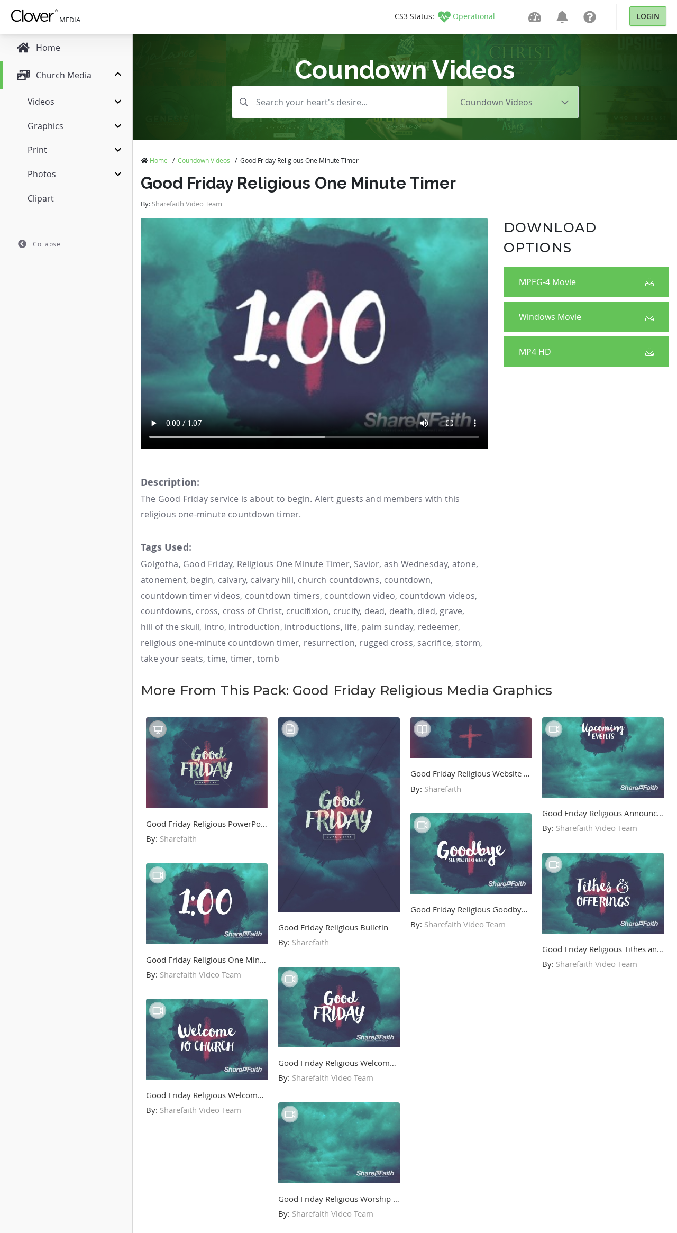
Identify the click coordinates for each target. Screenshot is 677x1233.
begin (201, 580)
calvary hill (271, 580)
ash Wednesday (416, 564)
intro (214, 627)
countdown (407, 580)
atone (464, 564)
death (401, 611)
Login (648, 16)
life (351, 627)
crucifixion (307, 611)
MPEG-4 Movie (547, 282)
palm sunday (387, 627)
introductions (313, 627)
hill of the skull (170, 627)
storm (467, 643)
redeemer (438, 627)
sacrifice (434, 643)
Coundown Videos (204, 160)
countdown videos (437, 595)
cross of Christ (252, 611)
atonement (163, 580)
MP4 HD (535, 352)
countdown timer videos (190, 595)
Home (159, 160)
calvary (232, 580)
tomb (268, 658)
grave (451, 611)
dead (374, 611)
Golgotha (160, 564)
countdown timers (282, 595)
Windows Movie (550, 317)
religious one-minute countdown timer (220, 643)
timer (242, 658)
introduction (254, 627)
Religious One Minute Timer (293, 564)
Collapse (46, 244)
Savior (366, 564)
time (216, 658)
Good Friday (207, 564)
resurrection (329, 643)
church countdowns (338, 580)
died (426, 611)
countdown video (359, 595)
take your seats (172, 658)
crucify (346, 611)
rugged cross (386, 643)
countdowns (166, 611)
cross (207, 611)
